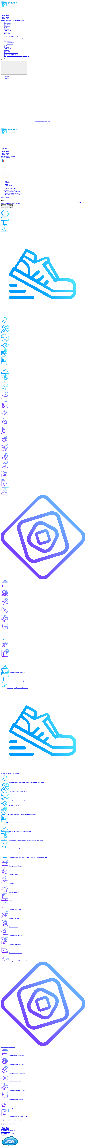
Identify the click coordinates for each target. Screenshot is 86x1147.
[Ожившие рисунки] (5, 347)
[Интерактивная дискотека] (5, 596)
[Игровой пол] (5, 416)
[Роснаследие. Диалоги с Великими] (4, 231)
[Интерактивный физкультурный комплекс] (5, 390)
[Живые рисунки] (5, 451)
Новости (6, 78)
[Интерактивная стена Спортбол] (5, 341)
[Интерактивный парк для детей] (5, 215)
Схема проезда (5, 148)
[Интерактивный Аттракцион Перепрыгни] (5, 494)
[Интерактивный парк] (5, 399)
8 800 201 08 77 (5, 15)
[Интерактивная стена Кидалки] (5, 333)
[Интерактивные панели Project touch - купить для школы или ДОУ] (5, 639)
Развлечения (7, 24)
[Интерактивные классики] (5, 587)
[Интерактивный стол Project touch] (5, 224)
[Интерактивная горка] (5, 486)
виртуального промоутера (42, 121)
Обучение (7, 26)
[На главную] (9, 6)
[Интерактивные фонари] (5, 648)
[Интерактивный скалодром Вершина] (5, 373)
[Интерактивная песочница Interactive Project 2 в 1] (4, 356)
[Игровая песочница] (5, 443)
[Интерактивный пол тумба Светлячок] (4, 364)
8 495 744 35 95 (5, 18)
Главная (6, 76)
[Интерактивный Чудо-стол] (5, 622)
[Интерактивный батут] (5, 469)
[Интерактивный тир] (5, 613)
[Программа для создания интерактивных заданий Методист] (5, 324)
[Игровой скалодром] (5, 477)
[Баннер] (10, 1145)
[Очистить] (1, 59)
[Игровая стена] (5, 408)
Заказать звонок (5, 20)
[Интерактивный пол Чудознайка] (43, 315)
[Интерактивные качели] (5, 631)
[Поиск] (14, 68)
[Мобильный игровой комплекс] (5, 434)
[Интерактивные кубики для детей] (5, 657)
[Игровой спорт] (5, 460)
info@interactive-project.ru (17, 20)
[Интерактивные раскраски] (5, 605)
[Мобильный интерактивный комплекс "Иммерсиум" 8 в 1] (5, 382)
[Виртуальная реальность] (43, 579)
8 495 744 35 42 (5, 17)
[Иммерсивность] (5, 425)
